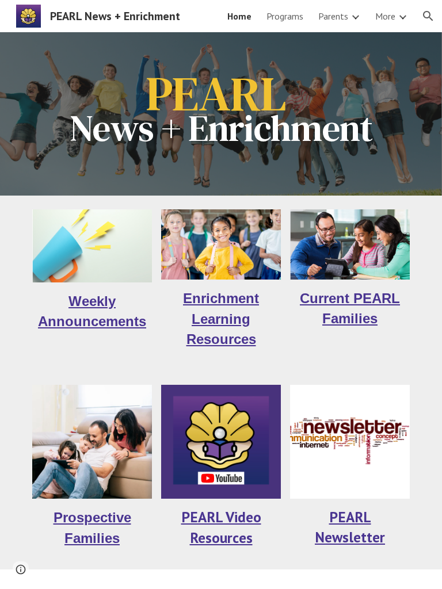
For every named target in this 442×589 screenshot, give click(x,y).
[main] (220, 114)
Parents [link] (333, 16)
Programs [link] (284, 16)
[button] (428, 16)
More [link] (385, 16)
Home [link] (239, 16)
